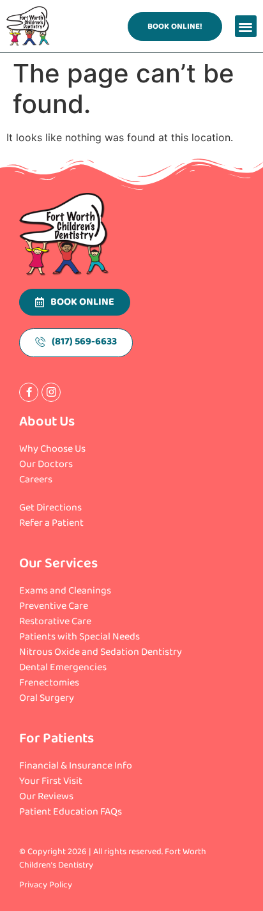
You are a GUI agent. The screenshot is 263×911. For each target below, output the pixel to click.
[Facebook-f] (28, 392)
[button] (246, 26)
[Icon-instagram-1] (51, 392)
